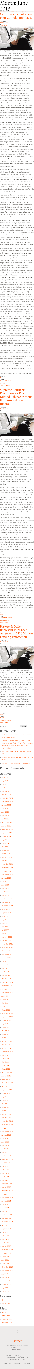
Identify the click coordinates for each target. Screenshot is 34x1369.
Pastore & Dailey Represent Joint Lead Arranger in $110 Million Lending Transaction (16, 632)
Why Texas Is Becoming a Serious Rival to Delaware (16, 753)
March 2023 (5, 895)
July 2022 (4, 920)
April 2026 (5, 788)
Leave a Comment (8, 385)
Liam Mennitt (3, 25)
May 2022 (5, 927)
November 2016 (7, 1125)
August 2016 (6, 1135)
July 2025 (4, 808)
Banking (2, 717)
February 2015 (6, 1184)
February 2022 (6, 937)
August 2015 (6, 1163)
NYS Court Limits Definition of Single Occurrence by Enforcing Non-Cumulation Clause (16, 12)
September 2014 (7, 1197)
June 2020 (5, 999)
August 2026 (6, 777)
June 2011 (5, 1260)
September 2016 (7, 1131)
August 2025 (6, 805)
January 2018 (6, 1076)
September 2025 (7, 802)
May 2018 (5, 1062)
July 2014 (4, 1204)
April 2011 (5, 1263)
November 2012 (7, 1250)
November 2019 (7, 1013)
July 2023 (4, 881)
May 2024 (5, 847)
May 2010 (5, 1277)
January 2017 (6, 1118)
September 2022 (7, 913)
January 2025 (6, 826)
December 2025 (7, 798)
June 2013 (5, 1236)
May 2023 (5, 888)
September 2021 (7, 954)
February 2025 (6, 822)
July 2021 (4, 961)
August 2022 (6, 916)
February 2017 (6, 1114)
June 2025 (5, 812)
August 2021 (6, 958)
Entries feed (5, 1316)
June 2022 (5, 923)
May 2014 (5, 1211)
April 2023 (5, 892)
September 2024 (7, 833)
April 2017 (5, 1107)
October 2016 (6, 1128)
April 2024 (5, 850)
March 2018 (5, 1069)
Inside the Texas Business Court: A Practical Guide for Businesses (16, 736)
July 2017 (4, 1097)
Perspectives (3, 378)
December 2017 (7, 1079)
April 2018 (5, 1066)
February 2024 (6, 857)
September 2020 (7, 993)
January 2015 (6, 1187)
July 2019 (4, 1024)
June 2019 (5, 1027)
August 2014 (6, 1201)
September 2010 (7, 1270)
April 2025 (5, 819)
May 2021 (5, 968)
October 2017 (6, 1086)
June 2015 (5, 1170)
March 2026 (5, 791)
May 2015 (5, 1173)
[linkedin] (17, 1332)
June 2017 (5, 1100)
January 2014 (6, 1218)
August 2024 (6, 836)
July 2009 (4, 1288)
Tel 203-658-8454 (17, 1350)
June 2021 (5, 965)
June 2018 (5, 1059)
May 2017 (5, 1104)
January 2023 (6, 902)
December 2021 (7, 944)
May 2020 (5, 1003)
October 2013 (6, 1225)
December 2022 (7, 906)
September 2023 (7, 875)
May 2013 (5, 1239)
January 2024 (6, 861)
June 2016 (5, 1142)
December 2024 (7, 829)
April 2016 (5, 1149)
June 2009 (5, 1291)
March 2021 (5, 975)
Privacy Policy (7, 1363)
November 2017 (7, 1083)
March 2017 (5, 1111)
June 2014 (5, 1208)
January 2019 (6, 1045)
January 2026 (6, 795)
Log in (3, 1312)
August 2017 (6, 1093)
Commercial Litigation (6, 381)
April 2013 (5, 1243)
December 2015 (7, 1159)
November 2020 (7, 986)
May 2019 (5, 1031)
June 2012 (5, 1256)
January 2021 (6, 979)
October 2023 (6, 871)
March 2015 (5, 1180)
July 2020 (4, 996)
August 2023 (6, 878)
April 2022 (5, 930)
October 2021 (6, 951)
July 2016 (4, 1138)
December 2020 (7, 982)
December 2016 (7, 1121)
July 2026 (4, 781)
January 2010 (6, 1281)
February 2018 (6, 1072)
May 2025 (5, 815)
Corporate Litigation (5, 720)
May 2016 (5, 1145)
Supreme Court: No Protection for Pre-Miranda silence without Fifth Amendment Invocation (16, 396)
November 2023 (7, 868)
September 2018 (7, 1052)
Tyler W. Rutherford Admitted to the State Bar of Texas (17, 759)
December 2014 (7, 1191)
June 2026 (5, 784)
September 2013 (7, 1229)
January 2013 (6, 1246)
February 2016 (6, 1156)
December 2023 (7, 864)
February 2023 (6, 899)
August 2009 (6, 1284)
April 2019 (5, 1034)
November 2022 (7, 909)
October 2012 (6, 1253)
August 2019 (6, 1020)
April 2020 (5, 1006)
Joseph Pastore (4, 384)
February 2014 (6, 1215)
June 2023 (5, 885)
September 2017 (7, 1090)
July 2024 (4, 840)
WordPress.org (6, 1323)
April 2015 (5, 1177)
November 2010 (7, 1267)
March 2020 (5, 1010)
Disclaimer (17, 1363)
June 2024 (5, 843)
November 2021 (7, 947)
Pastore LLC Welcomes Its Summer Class (15, 763)
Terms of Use (26, 1363)
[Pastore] (17, 1341)
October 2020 (6, 989)
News (1, 614)
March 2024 (5, 854)
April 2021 (5, 972)
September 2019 (7, 1017)
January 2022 (6, 940)
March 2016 (5, 1152)
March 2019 (5, 1038)
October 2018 (6, 1048)
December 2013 (7, 1222)
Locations (20, 1348)
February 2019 (6, 1041)
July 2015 (4, 1166)
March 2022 (5, 934)
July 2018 (4, 1055)
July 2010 (4, 1274)
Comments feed (6, 1319)
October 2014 (6, 1194)
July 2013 (4, 1232)
